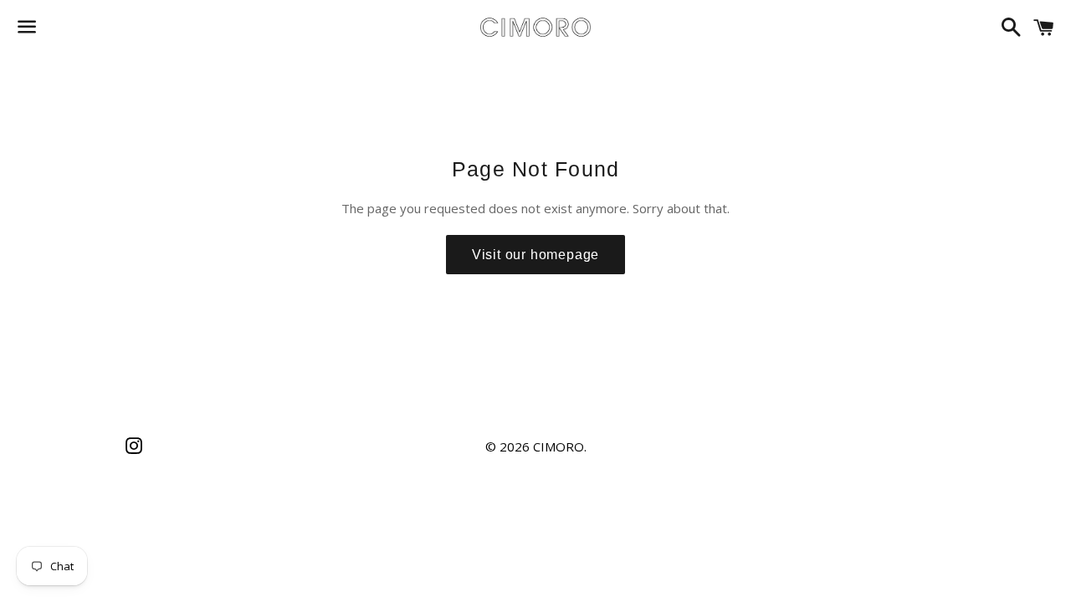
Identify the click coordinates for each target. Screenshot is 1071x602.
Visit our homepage (535, 254)
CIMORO (558, 446)
